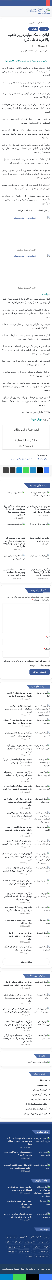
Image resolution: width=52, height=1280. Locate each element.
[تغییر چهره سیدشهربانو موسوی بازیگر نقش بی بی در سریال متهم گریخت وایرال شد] (13, 529)
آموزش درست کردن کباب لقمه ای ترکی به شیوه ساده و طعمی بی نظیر (17, 857)
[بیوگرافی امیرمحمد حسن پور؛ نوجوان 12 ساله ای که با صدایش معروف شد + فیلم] (42, 897)
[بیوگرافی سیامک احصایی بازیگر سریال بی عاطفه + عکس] (42, 736)
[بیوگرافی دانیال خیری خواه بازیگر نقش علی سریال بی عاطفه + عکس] (42, 802)
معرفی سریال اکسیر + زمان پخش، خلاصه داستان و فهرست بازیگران (18, 830)
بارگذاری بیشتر (26, 962)
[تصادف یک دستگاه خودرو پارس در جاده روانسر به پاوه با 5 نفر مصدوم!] (13, 560)
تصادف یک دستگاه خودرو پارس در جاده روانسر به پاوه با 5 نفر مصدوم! (14, 572)
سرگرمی (36, 1247)
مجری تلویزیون (23, 1251)
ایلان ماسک (42, 458)
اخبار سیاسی (11, 1237)
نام (48, 636)
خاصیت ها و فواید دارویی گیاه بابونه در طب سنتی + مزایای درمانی (19, 748)
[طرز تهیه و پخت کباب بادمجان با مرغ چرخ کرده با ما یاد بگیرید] (42, 911)
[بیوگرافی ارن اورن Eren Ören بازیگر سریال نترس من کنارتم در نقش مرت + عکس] (42, 1025)
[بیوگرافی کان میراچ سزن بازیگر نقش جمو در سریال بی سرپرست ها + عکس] (42, 1039)
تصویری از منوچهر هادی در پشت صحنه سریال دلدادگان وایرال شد (38, 509)
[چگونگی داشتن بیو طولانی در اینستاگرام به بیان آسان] (42, 817)
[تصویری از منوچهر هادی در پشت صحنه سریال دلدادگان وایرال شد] (38, 497)
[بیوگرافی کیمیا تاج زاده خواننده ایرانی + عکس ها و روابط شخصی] (42, 871)
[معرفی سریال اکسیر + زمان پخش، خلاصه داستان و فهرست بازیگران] (42, 830)
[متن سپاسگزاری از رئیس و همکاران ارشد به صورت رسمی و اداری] (42, 710)
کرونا (30, 1256)
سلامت (26, 1247)
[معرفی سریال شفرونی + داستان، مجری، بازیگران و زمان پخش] (42, 723)
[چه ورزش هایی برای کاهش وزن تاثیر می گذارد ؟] (42, 1156)
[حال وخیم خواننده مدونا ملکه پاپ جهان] (38, 529)
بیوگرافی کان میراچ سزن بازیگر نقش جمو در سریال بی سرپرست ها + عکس (17, 1038)
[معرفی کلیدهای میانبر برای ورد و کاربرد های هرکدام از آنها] (42, 1217)
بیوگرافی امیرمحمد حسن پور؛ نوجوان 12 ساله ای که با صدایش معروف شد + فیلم (18, 896)
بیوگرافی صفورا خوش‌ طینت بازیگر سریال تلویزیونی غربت (40, 572)
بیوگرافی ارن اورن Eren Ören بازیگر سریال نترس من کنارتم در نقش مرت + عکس (18, 1024)
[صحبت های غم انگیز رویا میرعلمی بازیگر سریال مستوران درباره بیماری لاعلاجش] (13, 497)
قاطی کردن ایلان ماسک (21, 458)
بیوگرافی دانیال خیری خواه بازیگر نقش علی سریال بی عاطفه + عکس (17, 802)
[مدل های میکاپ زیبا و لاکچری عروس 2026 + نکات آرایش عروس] (42, 844)
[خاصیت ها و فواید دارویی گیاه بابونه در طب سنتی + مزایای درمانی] (42, 749)
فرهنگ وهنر (44, 1251)
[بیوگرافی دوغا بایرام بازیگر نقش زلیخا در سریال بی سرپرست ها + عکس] (42, 998)
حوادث (46, 1247)
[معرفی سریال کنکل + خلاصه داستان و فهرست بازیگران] (42, 696)
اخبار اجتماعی (36, 1237)
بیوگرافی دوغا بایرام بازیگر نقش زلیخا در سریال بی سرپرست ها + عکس (17, 998)
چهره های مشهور (42, 1256)
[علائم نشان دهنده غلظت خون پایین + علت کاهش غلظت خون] (42, 1168)
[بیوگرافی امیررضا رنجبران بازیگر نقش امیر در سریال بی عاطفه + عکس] (42, 776)
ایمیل (47, 649)
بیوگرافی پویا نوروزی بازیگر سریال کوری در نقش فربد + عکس (20, 936)
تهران (9, 1242)
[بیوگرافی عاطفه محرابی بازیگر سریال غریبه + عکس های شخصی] (42, 985)
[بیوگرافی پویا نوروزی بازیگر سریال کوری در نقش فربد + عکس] (42, 936)
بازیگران (18, 1242)
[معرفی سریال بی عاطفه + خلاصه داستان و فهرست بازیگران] (42, 884)
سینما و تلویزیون (14, 1247)
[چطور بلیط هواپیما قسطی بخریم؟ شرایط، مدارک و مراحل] (42, 763)
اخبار (46, 1237)
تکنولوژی (33, 29)
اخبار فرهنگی (43, 1242)
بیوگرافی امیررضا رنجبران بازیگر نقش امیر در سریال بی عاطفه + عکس (18, 775)
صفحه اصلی (43, 23)
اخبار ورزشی (30, 1242)
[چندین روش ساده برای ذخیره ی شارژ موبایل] (42, 924)
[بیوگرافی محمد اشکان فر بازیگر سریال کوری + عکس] (42, 950)
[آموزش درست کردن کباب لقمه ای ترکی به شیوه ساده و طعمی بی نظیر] (42, 858)
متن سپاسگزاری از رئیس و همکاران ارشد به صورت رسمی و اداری (17, 709)
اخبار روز (32, 23)
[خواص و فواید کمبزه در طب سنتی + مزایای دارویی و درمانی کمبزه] (42, 1012)
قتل (34, 1251)
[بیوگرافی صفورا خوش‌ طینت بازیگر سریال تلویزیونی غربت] (38, 560)
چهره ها (11, 1251)
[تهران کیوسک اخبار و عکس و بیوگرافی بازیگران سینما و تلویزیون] (38, 11)
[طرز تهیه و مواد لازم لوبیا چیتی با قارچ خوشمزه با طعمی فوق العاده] (42, 790)
